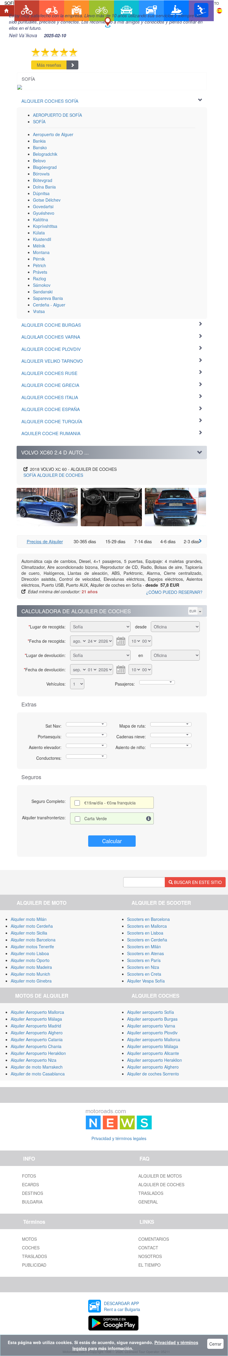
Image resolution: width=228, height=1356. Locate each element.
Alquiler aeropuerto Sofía (150, 1012)
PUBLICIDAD (34, 1265)
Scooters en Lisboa (145, 933)
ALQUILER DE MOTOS (160, 1176)
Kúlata (39, 233)
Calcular (112, 841)
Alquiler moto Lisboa (30, 953)
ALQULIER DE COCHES (161, 1184)
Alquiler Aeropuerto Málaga (36, 1019)
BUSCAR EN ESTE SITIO (197, 882)
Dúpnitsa (41, 193)
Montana (41, 252)
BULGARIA (32, 1202)
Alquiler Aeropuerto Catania (37, 1039)
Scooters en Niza (143, 967)
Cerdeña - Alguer (49, 305)
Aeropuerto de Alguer (53, 134)
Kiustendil (42, 239)
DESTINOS (32, 1193)
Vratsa (39, 311)
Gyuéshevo (43, 213)
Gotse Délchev (47, 200)
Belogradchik (45, 154)
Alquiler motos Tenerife (32, 946)
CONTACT (148, 1248)
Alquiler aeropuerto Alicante (153, 1053)
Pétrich (39, 265)
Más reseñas (49, 65)
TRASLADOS (150, 1193)
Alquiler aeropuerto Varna (151, 1026)
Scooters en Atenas (145, 953)
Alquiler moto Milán (29, 919)
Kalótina (40, 219)
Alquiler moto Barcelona (33, 940)
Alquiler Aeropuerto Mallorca (37, 1012)
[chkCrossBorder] (149, 818)
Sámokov (41, 285)
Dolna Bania (44, 187)
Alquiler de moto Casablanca (38, 1074)
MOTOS (29, 1239)
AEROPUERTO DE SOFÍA (57, 115)
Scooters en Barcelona (148, 919)
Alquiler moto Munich (30, 974)
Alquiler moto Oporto (30, 960)
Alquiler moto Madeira (31, 967)
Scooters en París (144, 960)
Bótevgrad (42, 180)
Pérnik (39, 259)
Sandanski (43, 292)
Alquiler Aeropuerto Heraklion (38, 1053)
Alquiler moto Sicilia (29, 933)
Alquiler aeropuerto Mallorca (153, 1039)
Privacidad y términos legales (118, 1138)
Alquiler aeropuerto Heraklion (154, 1060)
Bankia (39, 141)
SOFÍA (39, 121)
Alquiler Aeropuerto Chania (36, 1046)
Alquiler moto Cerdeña (32, 926)
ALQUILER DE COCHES (53, 475)
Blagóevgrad (45, 167)
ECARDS (30, 1184)
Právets (40, 272)
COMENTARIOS (153, 1239)
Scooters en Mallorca (147, 926)
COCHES (30, 1248)
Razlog (39, 278)
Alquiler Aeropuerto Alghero (37, 1033)
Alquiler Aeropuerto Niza (33, 1060)
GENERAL (148, 1202)
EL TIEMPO (149, 1265)
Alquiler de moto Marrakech (37, 1067)
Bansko (40, 147)
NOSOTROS (150, 1256)
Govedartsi (43, 206)
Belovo (39, 161)
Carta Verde (95, 818)
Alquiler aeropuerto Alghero (153, 1067)
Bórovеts (41, 174)
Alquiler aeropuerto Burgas (152, 1019)
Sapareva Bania (48, 298)
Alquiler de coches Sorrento (153, 1074)
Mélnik (39, 246)
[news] (119, 1118)
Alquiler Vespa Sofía (146, 981)
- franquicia (110, 803)
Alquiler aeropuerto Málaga (152, 1046)
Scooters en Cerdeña (147, 940)
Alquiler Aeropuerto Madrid (36, 1026)
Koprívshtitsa (45, 226)
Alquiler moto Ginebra (31, 981)
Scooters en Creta (144, 974)
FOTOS (29, 1176)
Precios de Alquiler (45, 541)
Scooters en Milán (144, 946)
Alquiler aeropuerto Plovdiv (152, 1033)
